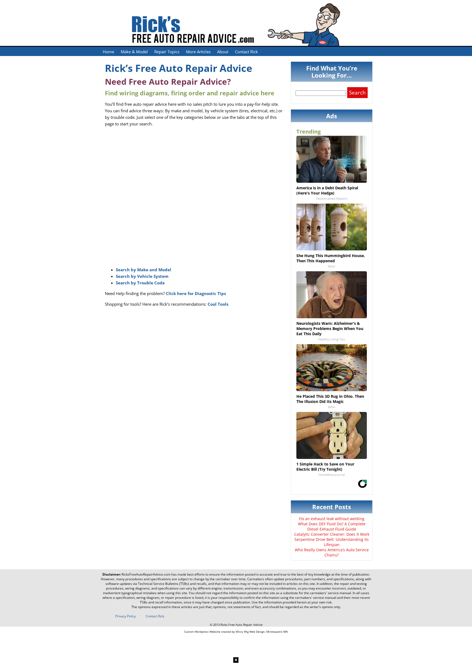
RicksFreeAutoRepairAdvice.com (146, 574)
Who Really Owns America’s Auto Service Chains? (332, 552)
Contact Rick (246, 51)
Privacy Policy (125, 616)
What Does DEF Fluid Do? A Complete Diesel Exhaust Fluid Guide (331, 526)
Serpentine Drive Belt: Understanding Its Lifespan (331, 542)
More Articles (198, 51)
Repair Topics (166, 51)
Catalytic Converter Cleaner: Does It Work (331, 534)
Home (108, 51)
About (222, 51)
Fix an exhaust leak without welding (331, 518)
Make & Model (134, 51)
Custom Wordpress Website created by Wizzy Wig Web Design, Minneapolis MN (236, 631)
